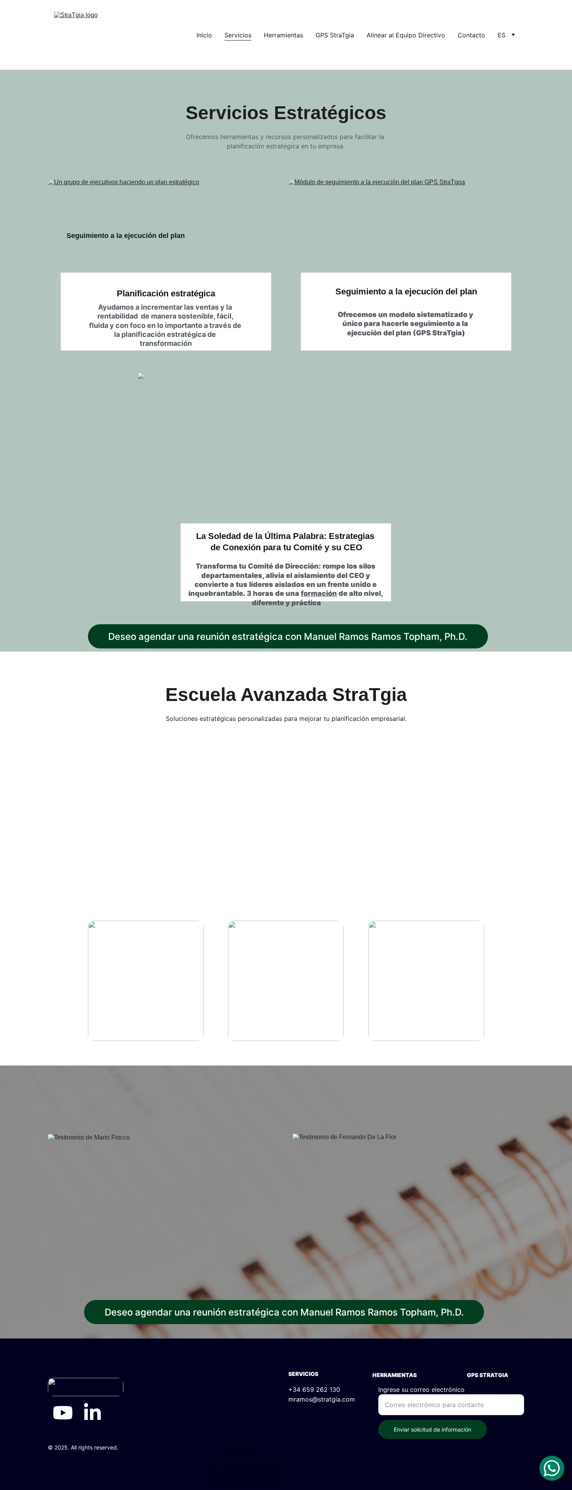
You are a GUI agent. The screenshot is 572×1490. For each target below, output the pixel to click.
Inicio (204, 35)
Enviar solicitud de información (432, 1429)
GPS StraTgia (335, 35)
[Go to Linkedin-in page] (92, 1412)
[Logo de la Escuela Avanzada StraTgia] (286, 820)
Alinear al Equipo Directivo (406, 35)
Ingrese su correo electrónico (421, 1389)
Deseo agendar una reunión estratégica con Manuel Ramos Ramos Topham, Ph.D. (287, 636)
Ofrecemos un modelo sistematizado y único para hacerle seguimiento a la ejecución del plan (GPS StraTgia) (406, 323)
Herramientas (283, 35)
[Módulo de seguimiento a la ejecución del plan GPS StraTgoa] (406, 238)
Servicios (238, 35)
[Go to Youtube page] (62, 1412)
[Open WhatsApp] (551, 1468)
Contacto (471, 35)
